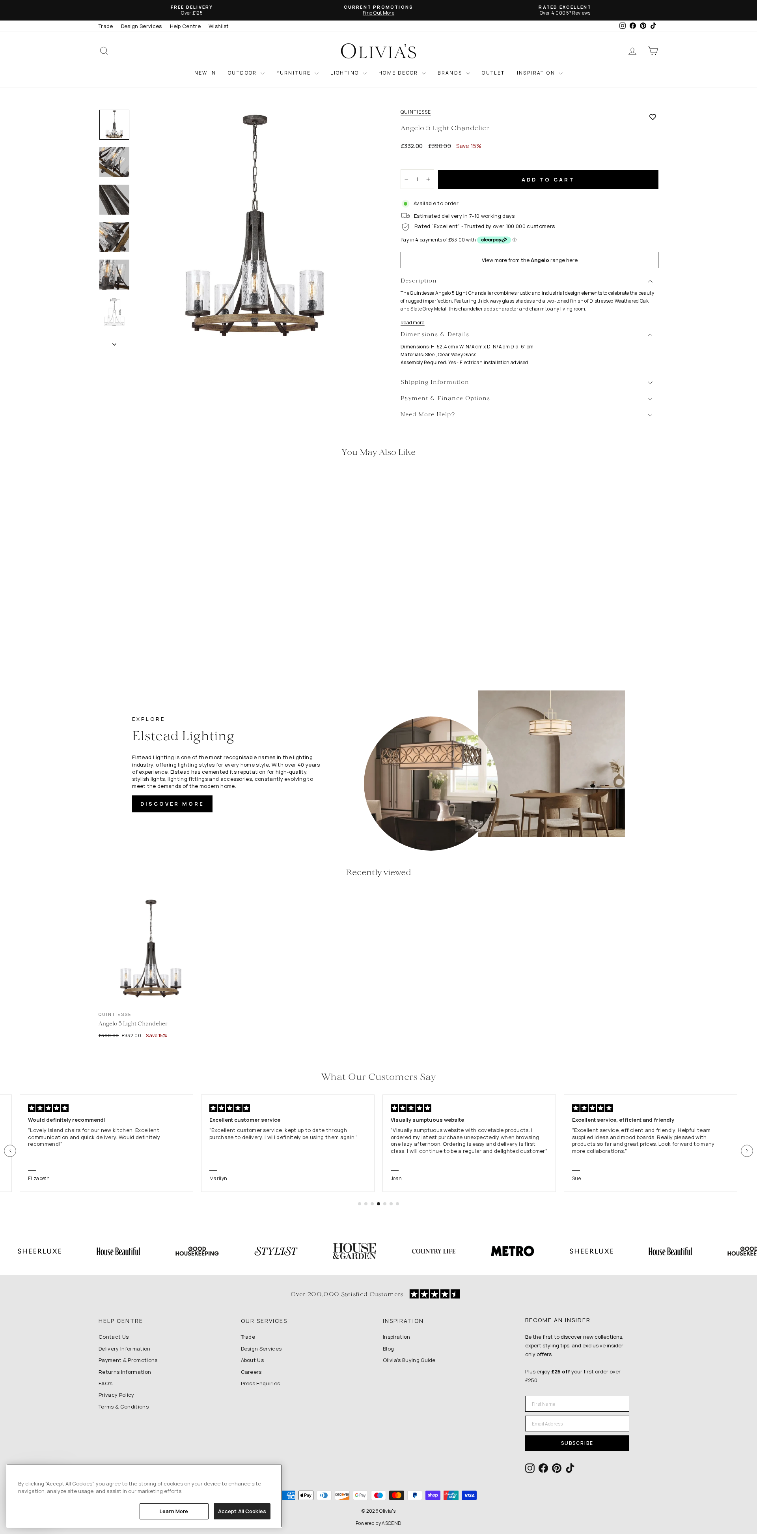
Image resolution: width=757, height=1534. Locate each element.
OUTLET (493, 72)
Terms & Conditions (124, 1406)
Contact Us (114, 1336)
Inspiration (396, 1336)
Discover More (172, 803)
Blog (388, 1348)
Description (419, 281)
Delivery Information (125, 1348)
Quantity (416, 162)
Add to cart (548, 179)
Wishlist (219, 26)
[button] (10, 1151)
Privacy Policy (116, 1394)
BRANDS (451, 72)
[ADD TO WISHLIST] (652, 117)
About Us (252, 1360)
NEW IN (205, 72)
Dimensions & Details (435, 335)
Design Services (141, 26)
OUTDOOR (243, 72)
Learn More (174, 1511)
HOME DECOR (399, 72)
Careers (251, 1371)
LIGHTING (345, 72)
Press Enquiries (260, 1383)
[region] (144, 1496)
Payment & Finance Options (445, 399)
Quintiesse (416, 112)
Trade (106, 26)
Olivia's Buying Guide (409, 1360)
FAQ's (106, 1383)
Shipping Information (435, 382)
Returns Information (125, 1371)
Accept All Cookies (242, 1511)
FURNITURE (294, 72)
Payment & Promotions (128, 1360)
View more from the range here (530, 260)
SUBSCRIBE (577, 1443)
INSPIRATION (537, 72)
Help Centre (185, 26)
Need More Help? (428, 415)
